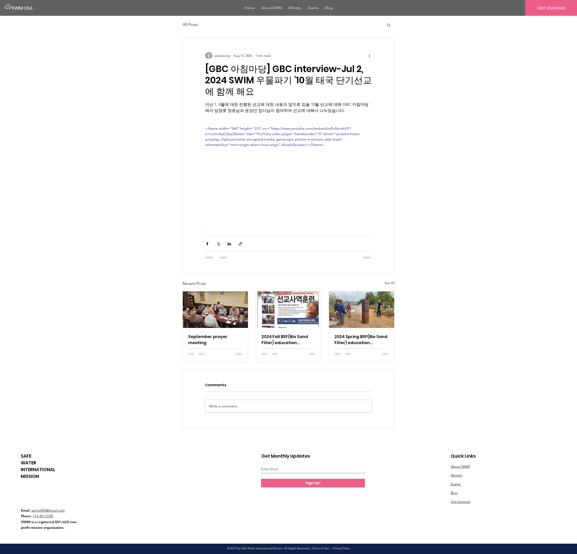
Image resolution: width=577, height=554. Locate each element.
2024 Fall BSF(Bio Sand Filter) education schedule (284, 340)
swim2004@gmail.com (48, 510)
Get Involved (460, 502)
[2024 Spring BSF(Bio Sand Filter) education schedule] (361, 309)
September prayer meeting (207, 339)
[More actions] (369, 55)
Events (455, 484)
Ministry (457, 475)
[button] (389, 25)
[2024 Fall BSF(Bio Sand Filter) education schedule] (288, 309)
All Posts (190, 24)
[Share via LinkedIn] (229, 244)
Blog (454, 493)
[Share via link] (240, 244)
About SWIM (460, 466)
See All (389, 283)
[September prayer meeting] (215, 309)
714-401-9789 (43, 516)
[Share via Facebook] (207, 244)
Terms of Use (320, 548)
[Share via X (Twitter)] (218, 244)
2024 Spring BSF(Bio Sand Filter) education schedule (360, 340)
